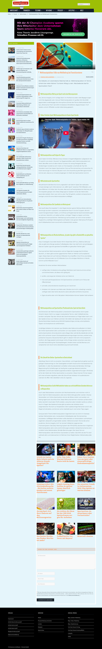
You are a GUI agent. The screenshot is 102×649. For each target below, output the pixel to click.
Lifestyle (72, 10)
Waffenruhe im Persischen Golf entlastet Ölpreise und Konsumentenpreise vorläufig (24, 70)
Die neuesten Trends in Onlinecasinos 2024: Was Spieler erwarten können (86, 487)
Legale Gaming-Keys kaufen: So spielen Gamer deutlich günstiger (65, 487)
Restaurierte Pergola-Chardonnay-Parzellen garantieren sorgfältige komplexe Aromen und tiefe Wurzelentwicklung (24, 140)
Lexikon (40, 624)
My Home (49, 10)
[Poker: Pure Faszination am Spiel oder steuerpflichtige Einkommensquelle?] (86, 449)
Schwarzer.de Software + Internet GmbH (19, 647)
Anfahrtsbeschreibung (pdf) (15, 622)
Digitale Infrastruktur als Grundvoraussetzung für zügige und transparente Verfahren (24, 244)
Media (39, 617)
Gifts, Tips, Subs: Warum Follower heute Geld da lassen (65, 459)
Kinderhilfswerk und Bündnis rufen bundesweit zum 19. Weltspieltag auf (23, 175)
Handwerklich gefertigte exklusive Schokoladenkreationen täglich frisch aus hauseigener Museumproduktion (25, 253)
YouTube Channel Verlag (74, 627)
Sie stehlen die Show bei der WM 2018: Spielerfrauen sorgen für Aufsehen (65, 514)
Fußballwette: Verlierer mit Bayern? (65, 537)
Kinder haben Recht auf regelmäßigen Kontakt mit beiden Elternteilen (24, 263)
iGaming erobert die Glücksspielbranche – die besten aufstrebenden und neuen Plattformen (45, 488)
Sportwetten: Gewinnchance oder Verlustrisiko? (84, 513)
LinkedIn (70, 633)
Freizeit (60, 10)
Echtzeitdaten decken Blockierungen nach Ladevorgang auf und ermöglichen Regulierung (24, 218)
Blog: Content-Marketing (74, 617)
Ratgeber (40, 627)
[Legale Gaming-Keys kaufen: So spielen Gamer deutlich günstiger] (66, 476)
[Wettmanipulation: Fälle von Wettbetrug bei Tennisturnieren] (66, 56)
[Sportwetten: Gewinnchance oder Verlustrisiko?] (86, 504)
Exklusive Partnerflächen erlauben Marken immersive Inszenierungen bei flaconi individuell (25, 87)
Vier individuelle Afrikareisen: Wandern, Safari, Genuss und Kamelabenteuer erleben (23, 158)
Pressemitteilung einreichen (45, 621)
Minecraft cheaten (85, 536)
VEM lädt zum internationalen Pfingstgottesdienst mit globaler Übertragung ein (24, 201)
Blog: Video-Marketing (73, 621)
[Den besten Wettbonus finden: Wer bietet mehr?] (46, 528)
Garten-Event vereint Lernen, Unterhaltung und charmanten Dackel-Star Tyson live (24, 51)
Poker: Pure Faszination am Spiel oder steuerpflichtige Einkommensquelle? (85, 460)
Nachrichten (41, 630)
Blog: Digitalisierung (73, 624)
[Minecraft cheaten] (86, 528)
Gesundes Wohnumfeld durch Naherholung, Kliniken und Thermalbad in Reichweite (23, 105)
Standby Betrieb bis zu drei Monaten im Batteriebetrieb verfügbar (23, 235)
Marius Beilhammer (47, 77)
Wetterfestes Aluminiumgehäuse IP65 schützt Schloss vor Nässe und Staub (25, 209)
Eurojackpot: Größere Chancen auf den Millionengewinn (44, 514)
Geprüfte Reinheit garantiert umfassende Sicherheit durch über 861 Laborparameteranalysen (25, 79)
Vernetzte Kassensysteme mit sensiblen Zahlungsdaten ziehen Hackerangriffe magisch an (24, 96)
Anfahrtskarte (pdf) (12, 628)
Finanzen (26, 10)
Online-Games (89, 77)
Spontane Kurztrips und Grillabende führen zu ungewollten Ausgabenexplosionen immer (25, 150)
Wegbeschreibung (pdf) (14, 631)
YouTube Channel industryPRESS (76, 630)
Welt (81, 10)
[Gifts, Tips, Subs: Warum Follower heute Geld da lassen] (66, 449)
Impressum (11, 619)
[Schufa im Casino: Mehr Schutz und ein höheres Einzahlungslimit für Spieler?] (46, 449)
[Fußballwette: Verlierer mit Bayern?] (66, 528)
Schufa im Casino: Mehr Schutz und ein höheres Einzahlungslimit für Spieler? (45, 461)
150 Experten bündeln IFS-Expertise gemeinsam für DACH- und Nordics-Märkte (24, 192)
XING (69, 636)
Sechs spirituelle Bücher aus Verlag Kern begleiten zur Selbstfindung (25, 183)
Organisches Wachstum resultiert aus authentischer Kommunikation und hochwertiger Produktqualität (25, 226)
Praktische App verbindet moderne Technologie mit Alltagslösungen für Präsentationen (25, 131)
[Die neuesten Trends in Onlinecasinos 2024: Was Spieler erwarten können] (86, 476)
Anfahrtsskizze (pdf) (13, 625)
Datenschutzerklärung (73, 595)
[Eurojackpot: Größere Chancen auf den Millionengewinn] (46, 504)
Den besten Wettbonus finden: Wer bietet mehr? (45, 538)
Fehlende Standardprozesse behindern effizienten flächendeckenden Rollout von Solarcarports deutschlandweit (24, 61)
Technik (37, 10)
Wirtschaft (14, 10)
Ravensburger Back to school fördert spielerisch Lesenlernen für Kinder (25, 122)
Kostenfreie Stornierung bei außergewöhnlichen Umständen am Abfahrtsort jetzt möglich (24, 167)
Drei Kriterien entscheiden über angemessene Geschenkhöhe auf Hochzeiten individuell (24, 113)
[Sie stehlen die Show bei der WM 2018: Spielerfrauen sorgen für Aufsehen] (66, 504)
